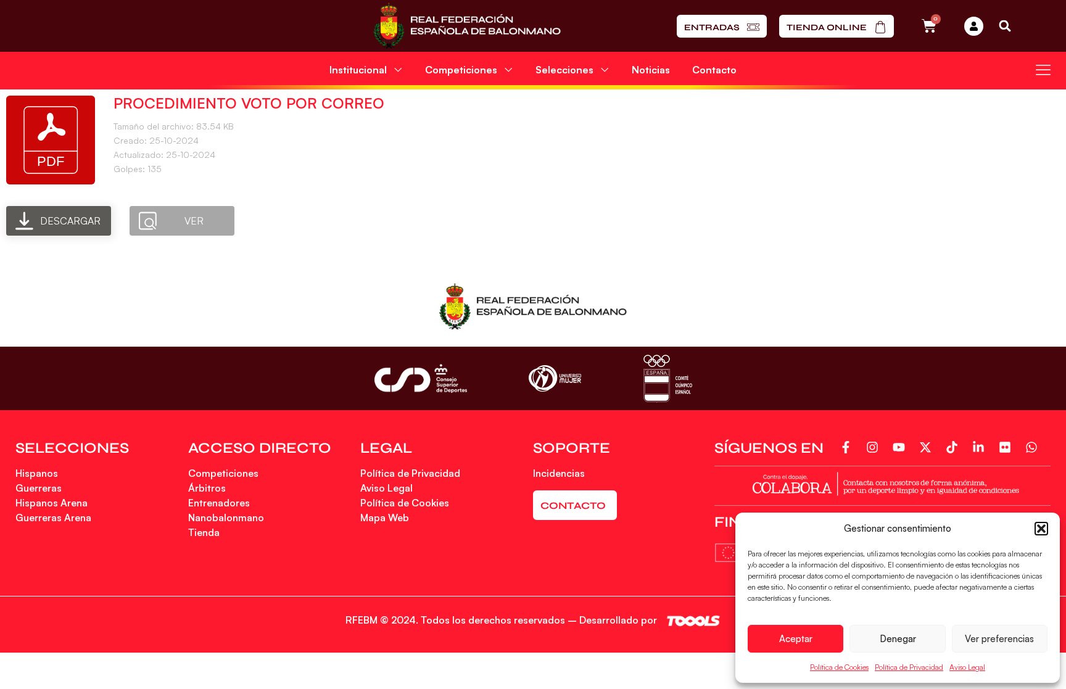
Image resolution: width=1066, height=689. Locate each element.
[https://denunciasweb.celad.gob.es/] (882, 482)
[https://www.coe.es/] (667, 378)
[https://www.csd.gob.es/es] (420, 378)
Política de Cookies (839, 667)
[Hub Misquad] (973, 26)
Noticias (651, 70)
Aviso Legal (967, 667)
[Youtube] (901, 447)
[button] (1041, 528)
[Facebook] (848, 447)
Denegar (898, 639)
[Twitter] (928, 447)
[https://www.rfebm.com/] (466, 26)
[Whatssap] (1034, 447)
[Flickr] (1008, 447)
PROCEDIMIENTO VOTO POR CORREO (249, 103)
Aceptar (795, 639)
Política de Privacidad (909, 667)
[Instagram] (875, 447)
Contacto (714, 70)
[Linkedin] (981, 447)
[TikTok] (954, 447)
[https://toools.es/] (693, 621)
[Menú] (1043, 69)
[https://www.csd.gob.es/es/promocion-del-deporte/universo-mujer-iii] (555, 378)
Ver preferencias (999, 639)
